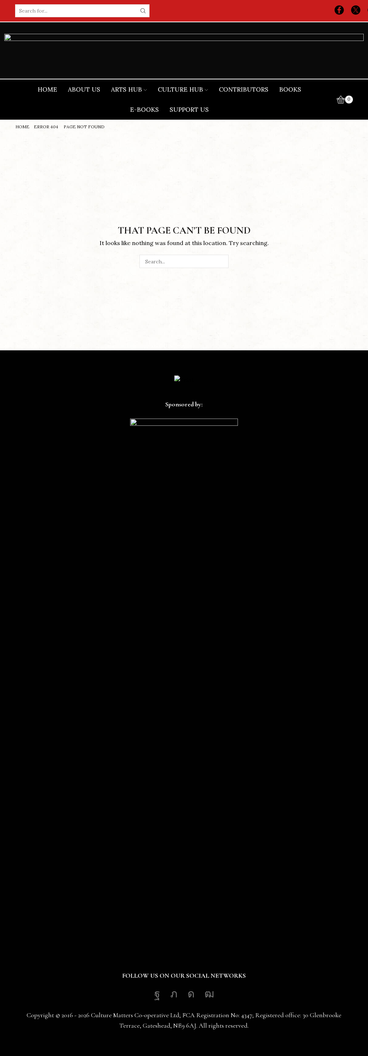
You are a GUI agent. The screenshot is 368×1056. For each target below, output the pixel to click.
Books (290, 89)
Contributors (243, 89)
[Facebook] (339, 10)
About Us (84, 89)
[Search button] (143, 11)
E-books (144, 110)
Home (47, 89)
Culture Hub (180, 89)
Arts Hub (126, 89)
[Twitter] (355, 10)
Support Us (189, 110)
